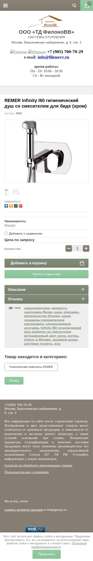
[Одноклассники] (11, 205)
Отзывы (15, 299)
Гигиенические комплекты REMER (31, 367)
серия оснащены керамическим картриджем (47, 320)
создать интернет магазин (24, 509)
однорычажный (57, 324)
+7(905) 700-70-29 (18, 405)
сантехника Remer (38, 312)
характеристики (37, 308)
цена (58, 312)
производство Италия (42, 316)
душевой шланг (65, 339)
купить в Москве (37, 339)
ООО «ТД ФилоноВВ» (46, 32)
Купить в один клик (46, 274)
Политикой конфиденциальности (58, 545)
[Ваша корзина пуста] (86, 5)
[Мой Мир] (16, 205)
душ (57, 343)
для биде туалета (38, 343)
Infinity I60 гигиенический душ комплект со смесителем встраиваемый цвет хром (52, 331)
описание (71, 312)
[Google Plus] (21, 205)
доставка (31, 328)
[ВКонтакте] (7, 205)
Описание (17, 290)
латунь (72, 335)
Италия (10, 225)
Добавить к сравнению (25, 233)
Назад (14, 380)
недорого (59, 308)
